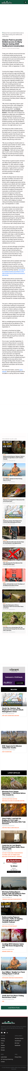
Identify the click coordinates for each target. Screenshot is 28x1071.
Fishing (2, 1040)
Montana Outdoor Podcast (9, 926)
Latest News (4, 1057)
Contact (3, 1061)
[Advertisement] (14, 19)
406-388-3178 (14, 870)
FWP (3, 715)
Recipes (3, 1050)
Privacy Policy (18, 1057)
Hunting (16, 715)
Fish (11, 951)
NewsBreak (17, 1045)
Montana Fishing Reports (9, 856)
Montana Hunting (12, 798)
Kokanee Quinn (6, 951)
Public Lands (10, 827)
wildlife (16, 827)
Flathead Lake (6, 854)
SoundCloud (18, 1040)
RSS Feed (17, 1043)
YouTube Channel (19, 1038)
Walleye (3, 1045)
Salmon (3, 1047)
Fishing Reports (18, 852)
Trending (19, 856)
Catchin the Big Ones (8, 852)
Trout (2, 1043)
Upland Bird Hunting (18, 800)
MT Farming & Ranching (7, 1059)
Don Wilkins (5, 977)
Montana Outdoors (7, 800)
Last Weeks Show (15, 854)
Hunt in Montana (9, 715)
